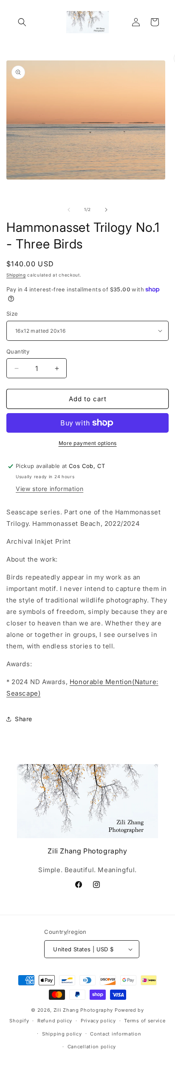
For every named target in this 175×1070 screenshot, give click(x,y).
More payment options (88, 443)
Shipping (16, 274)
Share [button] (23, 718)
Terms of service (144, 1021)
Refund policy (54, 1021)
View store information (49, 488)
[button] (22, 22)
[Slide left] (68, 209)
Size (12, 313)
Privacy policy (98, 1021)
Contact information (115, 1034)
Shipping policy (62, 1034)
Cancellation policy (92, 1047)
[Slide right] (106, 209)
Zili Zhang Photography (83, 1010)
